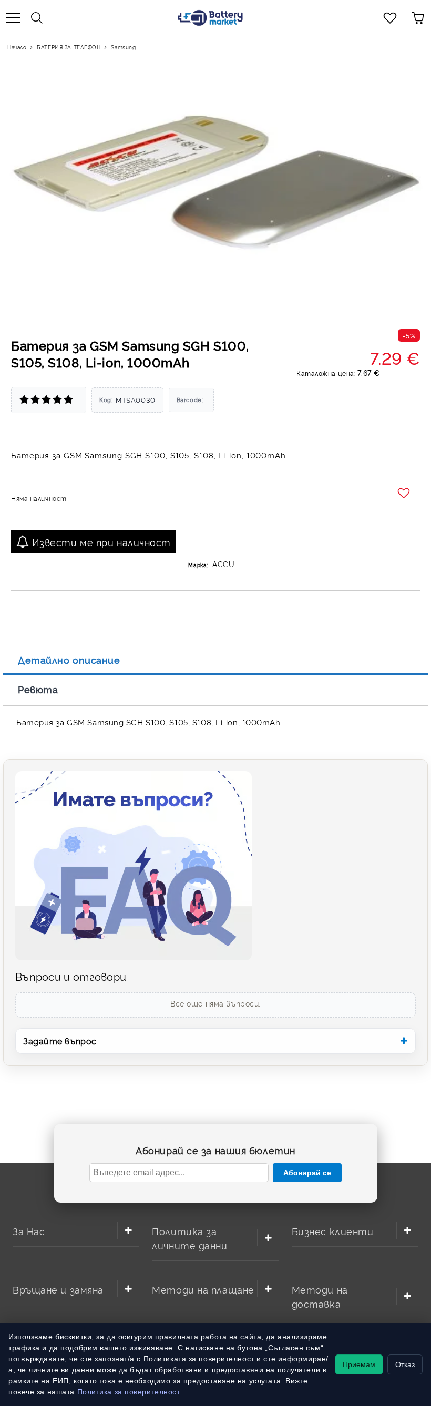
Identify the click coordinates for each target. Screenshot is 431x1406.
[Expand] (128, 1230)
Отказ (405, 1364)
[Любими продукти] (390, 18)
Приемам (359, 1364)
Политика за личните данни (189, 1237)
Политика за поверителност (128, 1392)
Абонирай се (307, 1172)
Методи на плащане (203, 1289)
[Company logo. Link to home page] (210, 18)
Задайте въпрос (60, 1040)
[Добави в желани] (405, 493)
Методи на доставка (320, 1296)
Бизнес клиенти (333, 1230)
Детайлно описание (69, 659)
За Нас (29, 1230)
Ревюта (38, 689)
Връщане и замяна (58, 1289)
